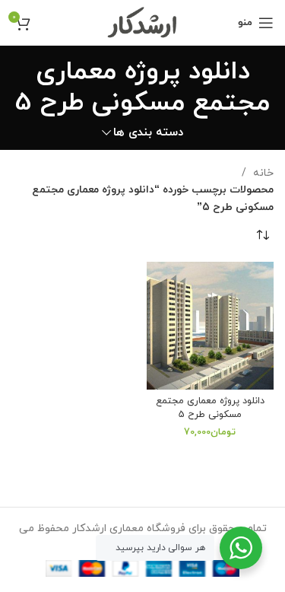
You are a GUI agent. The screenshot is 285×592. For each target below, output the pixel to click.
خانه (262, 173)
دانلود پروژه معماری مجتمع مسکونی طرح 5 (210, 408)
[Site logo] (142, 21)
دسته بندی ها (148, 132)
